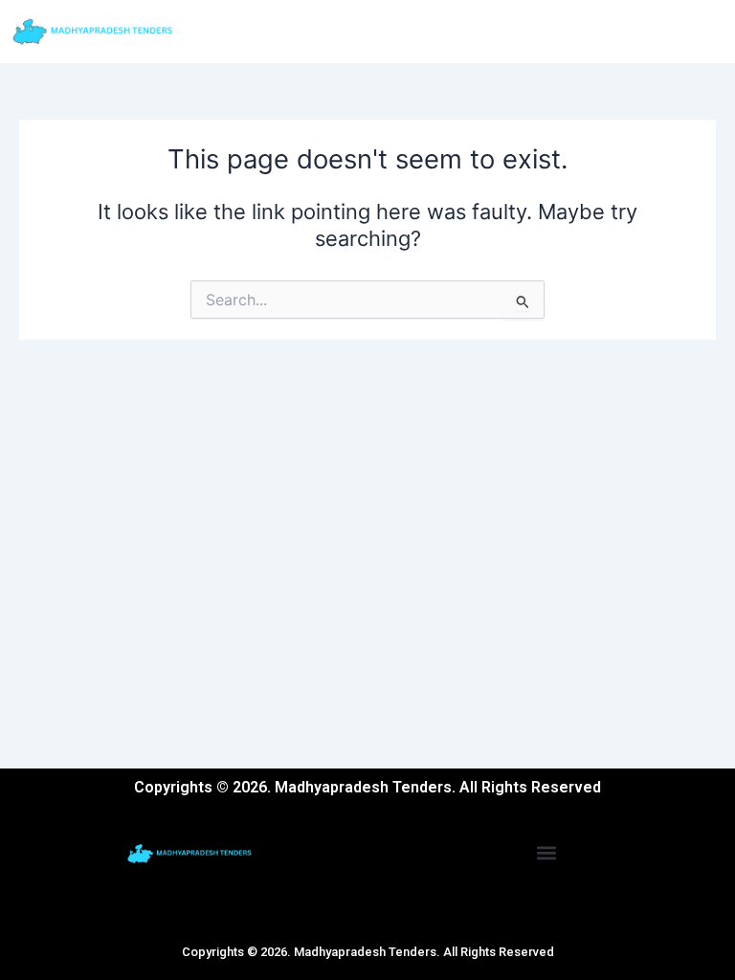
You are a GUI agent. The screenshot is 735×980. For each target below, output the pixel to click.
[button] (547, 852)
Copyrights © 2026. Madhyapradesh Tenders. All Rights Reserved (368, 952)
